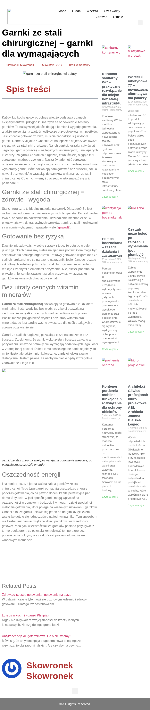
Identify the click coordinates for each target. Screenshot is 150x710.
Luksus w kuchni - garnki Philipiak (25, 615)
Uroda (76, 11)
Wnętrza (92, 11)
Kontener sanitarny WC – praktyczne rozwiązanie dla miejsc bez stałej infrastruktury (113, 88)
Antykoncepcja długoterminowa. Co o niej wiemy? (36, 636)
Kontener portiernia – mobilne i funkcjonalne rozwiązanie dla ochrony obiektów (113, 399)
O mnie (118, 17)
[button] (140, 22)
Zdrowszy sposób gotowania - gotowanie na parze (36, 594)
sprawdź (63, 227)
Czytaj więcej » (110, 196)
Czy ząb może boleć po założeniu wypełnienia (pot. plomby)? (138, 242)
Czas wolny (112, 11)
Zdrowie (101, 17)
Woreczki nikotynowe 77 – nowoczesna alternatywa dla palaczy (138, 87)
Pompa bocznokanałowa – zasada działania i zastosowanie (116, 247)
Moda (62, 11)
